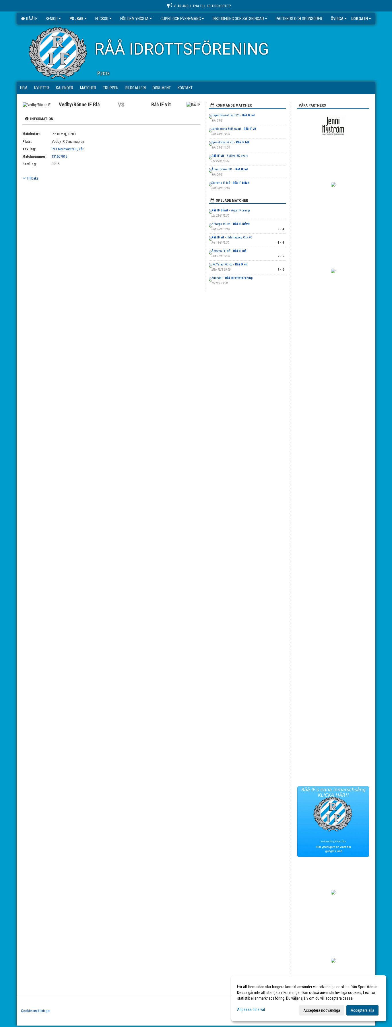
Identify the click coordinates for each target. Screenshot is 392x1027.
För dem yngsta (134, 18)
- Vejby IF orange (231, 210)
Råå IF (30, 18)
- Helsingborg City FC (231, 237)
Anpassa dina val (251, 1009)
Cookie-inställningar (36, 1011)
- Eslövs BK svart (229, 156)
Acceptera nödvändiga (321, 1010)
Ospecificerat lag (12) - (233, 115)
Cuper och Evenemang (180, 18)
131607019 (59, 156)
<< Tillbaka (30, 178)
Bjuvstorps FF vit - (230, 142)
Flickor (101, 18)
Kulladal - (232, 278)
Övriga (337, 18)
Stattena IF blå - (230, 183)
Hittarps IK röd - (230, 224)
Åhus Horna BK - (229, 169)
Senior (52, 18)
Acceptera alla (362, 1010)
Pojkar (76, 18)
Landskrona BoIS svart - (233, 129)
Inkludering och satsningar (238, 18)
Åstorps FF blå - (228, 251)
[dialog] (308, 998)
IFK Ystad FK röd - (229, 264)
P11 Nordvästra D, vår (68, 149)
